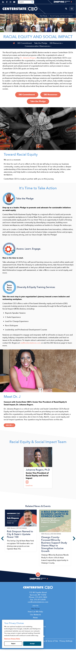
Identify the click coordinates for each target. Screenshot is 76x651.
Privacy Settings (65, 641)
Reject (13, 644)
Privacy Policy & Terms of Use (46, 641)
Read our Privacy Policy (12, 639)
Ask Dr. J (9, 425)
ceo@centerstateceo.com (38, 602)
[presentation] (1, 538)
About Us (38, 623)
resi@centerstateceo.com (30, 343)
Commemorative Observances (37, 46)
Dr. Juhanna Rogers (28, 58)
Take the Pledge (40, 43)
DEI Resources (56, 43)
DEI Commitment (24, 43)
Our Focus (43, 16)
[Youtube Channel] (27, 482)
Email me (29, 485)
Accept (32, 644)
